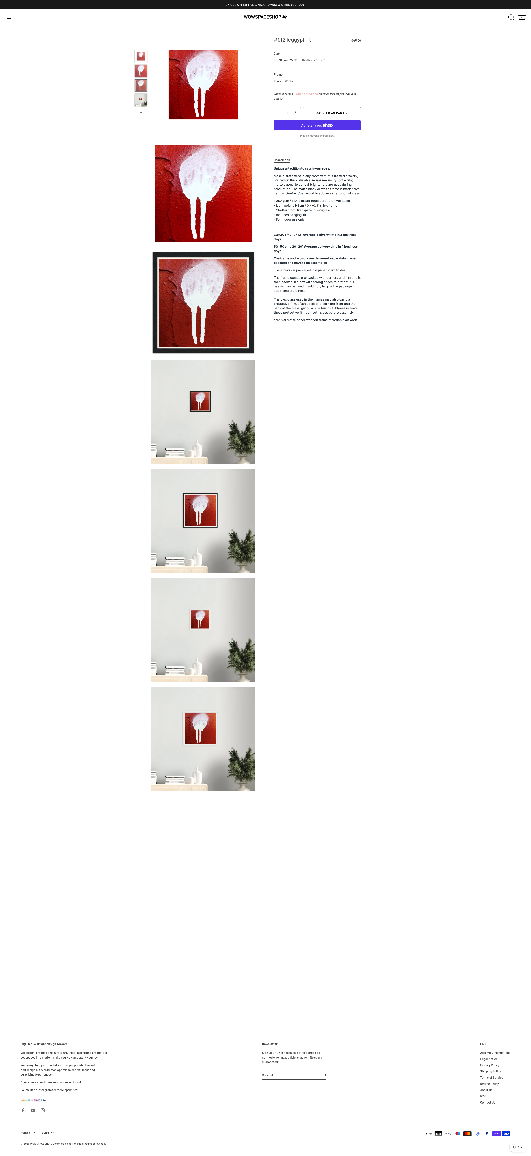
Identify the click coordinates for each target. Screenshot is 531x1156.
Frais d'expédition (306, 94)
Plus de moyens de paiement (317, 135)
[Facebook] (23, 1110)
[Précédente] (141, 43)
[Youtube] (33, 1110)
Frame (278, 74)
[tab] (284, 160)
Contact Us (487, 1102)
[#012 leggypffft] (140, 56)
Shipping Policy (490, 1071)
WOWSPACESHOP (40, 1143)
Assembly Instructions (495, 1052)
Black (277, 81)
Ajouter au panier (331, 112)
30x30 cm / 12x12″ (285, 60)
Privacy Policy (489, 1065)
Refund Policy (489, 1084)
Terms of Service (491, 1077)
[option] (141, 57)
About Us (486, 1090)
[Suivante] (141, 112)
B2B (483, 1096)
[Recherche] (511, 17)
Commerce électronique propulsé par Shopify (79, 1143)
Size (277, 53)
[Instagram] (43, 1110)
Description (282, 160)
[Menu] (9, 16)
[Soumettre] (324, 1075)
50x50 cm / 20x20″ (313, 60)
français (25, 1132)
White (289, 81)
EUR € (45, 1132)
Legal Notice (489, 1059)
